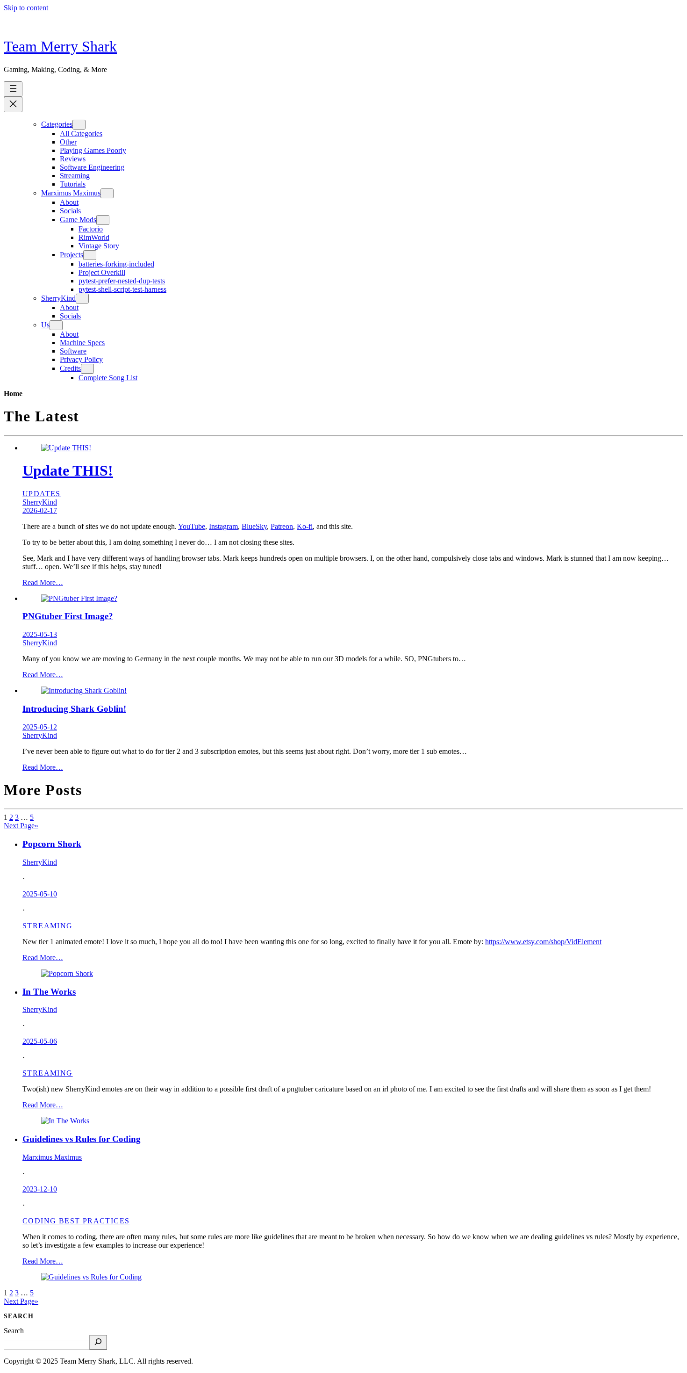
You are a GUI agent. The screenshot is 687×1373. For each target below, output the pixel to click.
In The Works (49, 992)
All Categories (81, 133)
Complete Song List (108, 378)
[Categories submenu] (79, 125)
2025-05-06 (39, 1041)
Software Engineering (92, 167)
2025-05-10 (39, 894)
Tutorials (73, 184)
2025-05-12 (39, 727)
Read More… (42, 582)
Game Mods (78, 220)
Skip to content (26, 8)
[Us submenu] (56, 325)
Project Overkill (102, 272)
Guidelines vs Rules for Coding (81, 1139)
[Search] (98, 1342)
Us (45, 325)
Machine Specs (82, 343)
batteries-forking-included (116, 264)
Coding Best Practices (75, 1221)
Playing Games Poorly (93, 150)
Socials (70, 211)
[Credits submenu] (87, 369)
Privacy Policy (81, 359)
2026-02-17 (39, 510)
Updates (41, 494)
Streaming (75, 176)
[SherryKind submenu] (82, 299)
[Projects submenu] (89, 255)
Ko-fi (305, 526)
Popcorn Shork (51, 844)
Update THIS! (67, 470)
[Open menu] (13, 89)
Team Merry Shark (60, 46)
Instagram (223, 526)
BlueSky (254, 526)
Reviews (73, 159)
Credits (70, 368)
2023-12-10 (39, 1189)
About (69, 202)
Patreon (282, 526)
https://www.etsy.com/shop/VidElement (543, 942)
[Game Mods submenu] (102, 220)
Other (68, 142)
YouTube (191, 526)
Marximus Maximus (70, 193)
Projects (71, 255)
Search (14, 1331)
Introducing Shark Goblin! (74, 709)
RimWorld (94, 237)
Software (73, 351)
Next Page (21, 826)
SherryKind (58, 298)
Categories (56, 124)
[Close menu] (13, 104)
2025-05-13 (39, 634)
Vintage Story (99, 246)
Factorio (91, 229)
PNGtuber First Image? (67, 616)
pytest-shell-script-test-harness (122, 289)
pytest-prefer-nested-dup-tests (122, 281)
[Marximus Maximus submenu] (107, 193)
